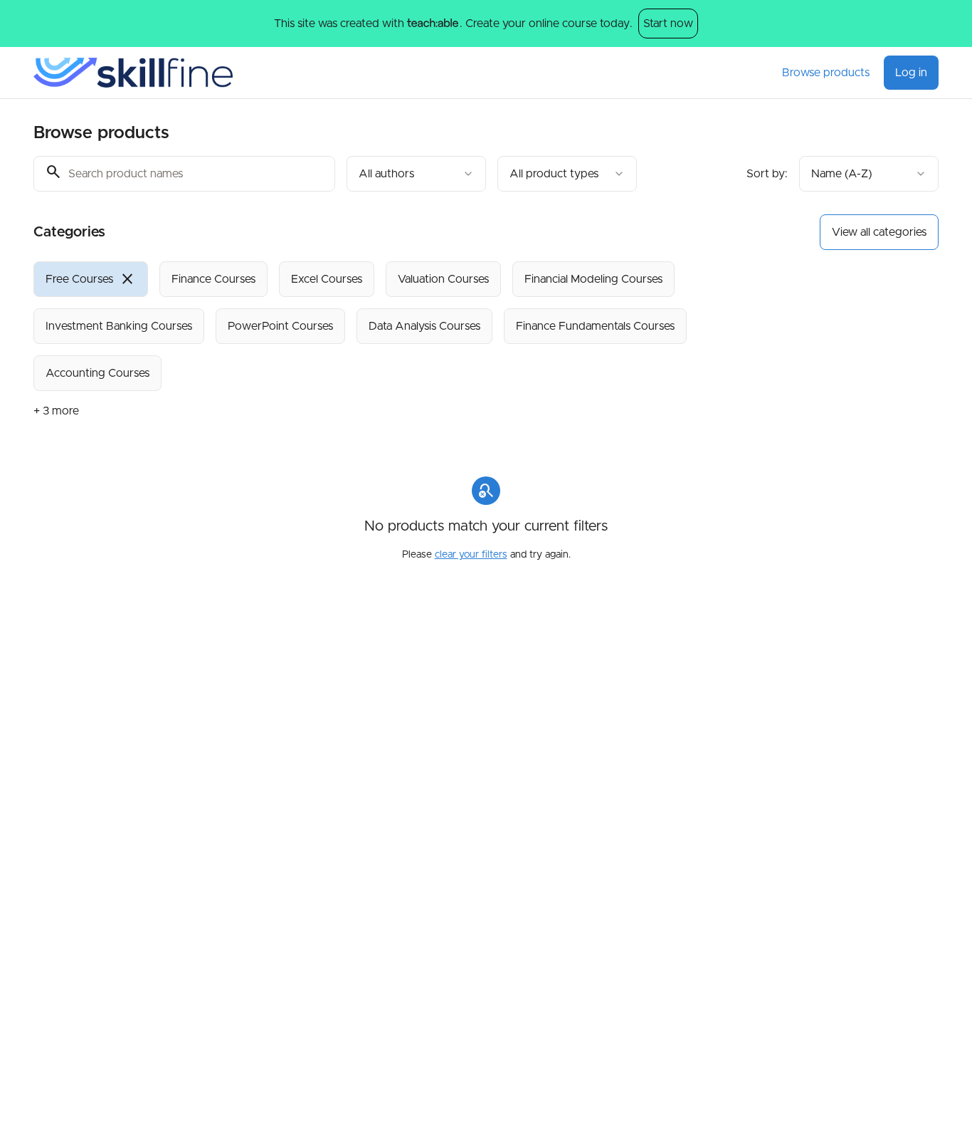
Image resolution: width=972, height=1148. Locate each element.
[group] (427, 326)
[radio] (90, 279)
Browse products (826, 72)
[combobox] (416, 174)
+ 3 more (56, 411)
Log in (911, 72)
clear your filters (471, 555)
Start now (668, 23)
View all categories (879, 232)
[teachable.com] (432, 23)
